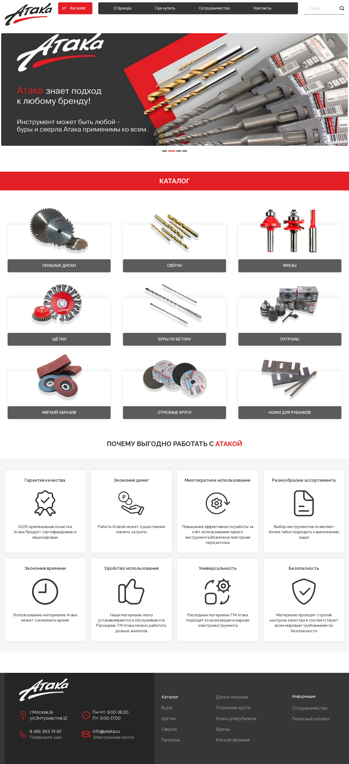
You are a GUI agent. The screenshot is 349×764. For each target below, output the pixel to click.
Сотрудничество (214, 8)
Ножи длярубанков (236, 718)
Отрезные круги (233, 707)
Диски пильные (232, 696)
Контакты (262, 8)
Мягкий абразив (233, 739)
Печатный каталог (311, 718)
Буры (166, 707)
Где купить (165, 8)
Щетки (168, 718)
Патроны (170, 739)
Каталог (169, 696)
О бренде (123, 8)
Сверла (169, 729)
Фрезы (223, 729)
